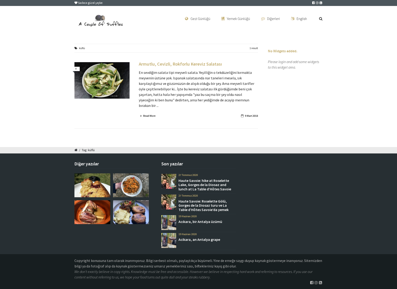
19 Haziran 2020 (188, 216)
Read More (149, 116)
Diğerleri (273, 18)
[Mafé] (131, 185)
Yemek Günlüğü (238, 18)
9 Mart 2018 (251, 116)
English (302, 18)
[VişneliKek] (92, 185)
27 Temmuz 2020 (188, 175)
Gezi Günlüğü (200, 18)
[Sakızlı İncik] (92, 212)
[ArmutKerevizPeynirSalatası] (102, 80)
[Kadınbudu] (131, 212)
